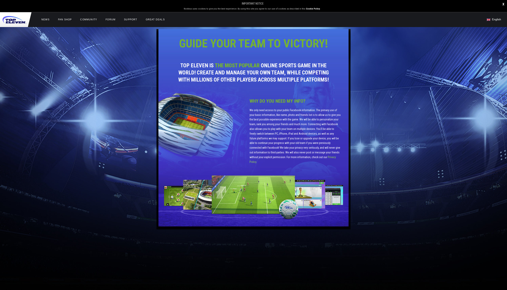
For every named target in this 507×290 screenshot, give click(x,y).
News (45, 19)
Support (130, 19)
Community (88, 19)
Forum (110, 19)
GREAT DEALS (155, 19)
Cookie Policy (313, 9)
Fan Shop (65, 19)
